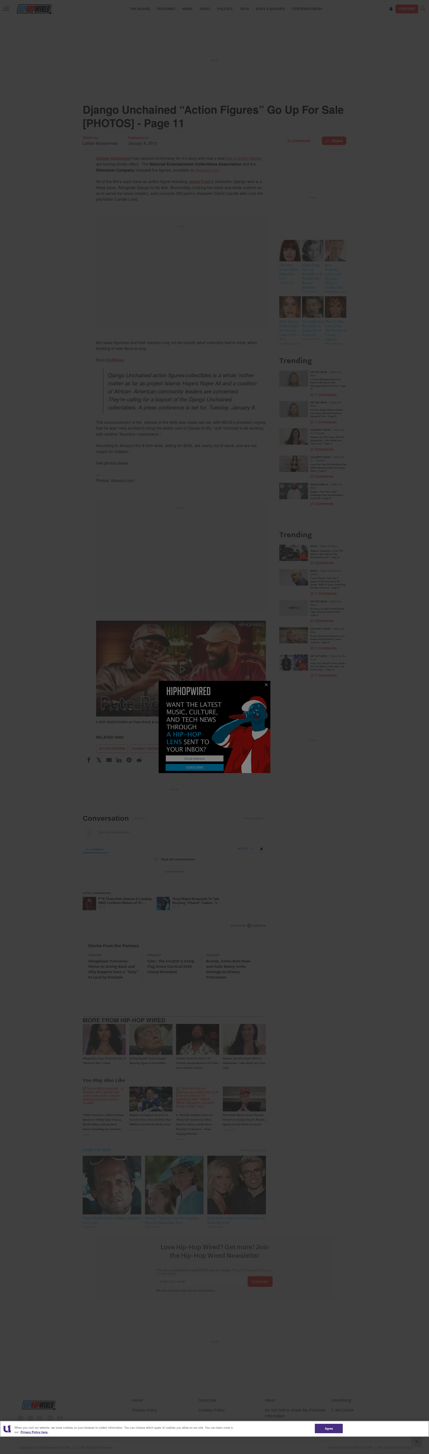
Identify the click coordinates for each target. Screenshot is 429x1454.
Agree (329, 1428)
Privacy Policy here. (34, 1432)
